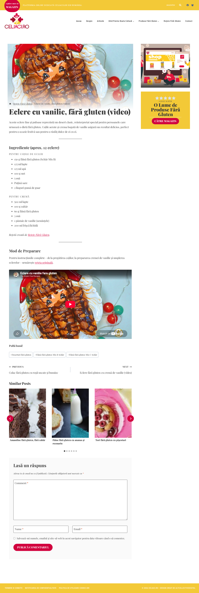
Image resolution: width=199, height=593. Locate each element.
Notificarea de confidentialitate (40, 588)
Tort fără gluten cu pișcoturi (110, 440)
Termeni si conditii (13, 588)
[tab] (64, 451)
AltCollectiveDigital (186, 588)
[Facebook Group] (192, 5)
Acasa (79, 21)
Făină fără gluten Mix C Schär (82, 354)
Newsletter (171, 5)
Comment (21, 483)
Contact (188, 21)
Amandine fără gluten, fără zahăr (27, 440)
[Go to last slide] (10, 418)
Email (78, 529)
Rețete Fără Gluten (172, 21)
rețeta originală (44, 262)
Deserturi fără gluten (20, 354)
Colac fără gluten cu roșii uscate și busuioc (33, 369)
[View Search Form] (180, 5)
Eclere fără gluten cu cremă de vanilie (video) (106, 369)
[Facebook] (188, 5)
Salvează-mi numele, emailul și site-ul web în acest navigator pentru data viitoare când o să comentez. (71, 538)
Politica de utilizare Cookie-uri (74, 588)
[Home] (10, 103)
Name (19, 529)
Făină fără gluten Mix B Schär (49, 354)
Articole (100, 21)
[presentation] (27, 413)
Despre (89, 21)
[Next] (130, 418)
